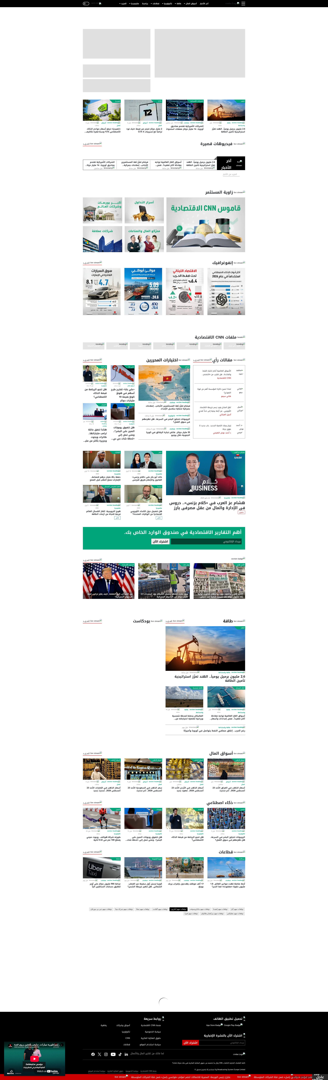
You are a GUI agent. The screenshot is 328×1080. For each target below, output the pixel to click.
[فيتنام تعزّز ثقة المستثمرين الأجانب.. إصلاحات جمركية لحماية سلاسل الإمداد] (164, 383)
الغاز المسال (240, 688)
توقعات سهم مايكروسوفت (200, 909)
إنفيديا (117, 101)
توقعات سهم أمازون (178, 909)
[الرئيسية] (232, 3)
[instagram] (106, 1054)
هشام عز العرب (239, 452)
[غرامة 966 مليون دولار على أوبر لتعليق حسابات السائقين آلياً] (102, 867)
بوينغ (201, 859)
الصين (242, 809)
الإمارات (117, 452)
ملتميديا (227, 497)
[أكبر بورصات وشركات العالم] (102, 210)
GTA (160, 101)
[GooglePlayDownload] (233, 1025)
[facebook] (93, 1054)
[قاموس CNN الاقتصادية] (205, 224)
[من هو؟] (144, 239)
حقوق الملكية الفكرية (115, 1071)
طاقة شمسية (198, 688)
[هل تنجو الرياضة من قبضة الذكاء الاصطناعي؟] (95, 373)
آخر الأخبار (204, 3)
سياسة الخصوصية (132, 1071)
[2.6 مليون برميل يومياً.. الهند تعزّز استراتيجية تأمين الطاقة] (226, 110)
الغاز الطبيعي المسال (112, 486)
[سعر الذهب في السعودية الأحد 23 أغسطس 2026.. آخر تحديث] (143, 769)
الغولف (103, 405)
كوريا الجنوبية (157, 859)
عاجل (320, 1077)
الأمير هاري (241, 565)
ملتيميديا (135, 3)
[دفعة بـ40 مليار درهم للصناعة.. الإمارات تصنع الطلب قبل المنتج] (102, 460)
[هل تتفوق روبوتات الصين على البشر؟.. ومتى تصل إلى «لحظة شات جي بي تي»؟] (123, 411)
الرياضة (103, 367)
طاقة (179, 3)
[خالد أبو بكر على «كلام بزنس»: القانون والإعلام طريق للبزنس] (143, 460)
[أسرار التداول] (144, 210)
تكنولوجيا (168, 3)
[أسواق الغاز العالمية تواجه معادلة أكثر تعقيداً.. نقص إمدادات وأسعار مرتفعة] (226, 696)
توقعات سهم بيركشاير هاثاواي (212, 914)
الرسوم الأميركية (128, 565)
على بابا (131, 367)
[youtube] (113, 1054)
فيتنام (187, 367)
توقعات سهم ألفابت (160, 909)
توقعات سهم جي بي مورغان (101, 909)
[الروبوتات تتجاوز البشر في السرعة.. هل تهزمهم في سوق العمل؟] (226, 818)
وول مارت (186, 565)
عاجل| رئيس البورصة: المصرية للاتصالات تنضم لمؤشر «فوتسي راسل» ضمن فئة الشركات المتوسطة (221, 1077)
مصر (160, 452)
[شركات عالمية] (102, 239)
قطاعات (156, 3)
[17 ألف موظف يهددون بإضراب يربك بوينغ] (185, 867)
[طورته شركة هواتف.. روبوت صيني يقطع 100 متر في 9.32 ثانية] (102, 818)
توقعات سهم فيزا (191, 914)
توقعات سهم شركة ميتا (124, 909)
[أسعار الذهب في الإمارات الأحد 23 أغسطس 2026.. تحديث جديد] (102, 769)
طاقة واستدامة (224, 672)
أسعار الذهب (240, 760)
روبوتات (131, 405)
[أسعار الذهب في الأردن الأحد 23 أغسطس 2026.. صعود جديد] (185, 769)
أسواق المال (191, 3)
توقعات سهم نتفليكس (235, 914)
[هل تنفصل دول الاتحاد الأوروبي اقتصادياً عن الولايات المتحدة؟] (143, 494)
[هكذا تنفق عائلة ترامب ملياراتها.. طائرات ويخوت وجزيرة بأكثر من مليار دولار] (95, 411)
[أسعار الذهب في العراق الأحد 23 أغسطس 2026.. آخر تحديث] (226, 769)
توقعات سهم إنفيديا (220, 909)
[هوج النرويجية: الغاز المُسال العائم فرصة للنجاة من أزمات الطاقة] (102, 494)
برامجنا (145, 3)
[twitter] (126, 1054)
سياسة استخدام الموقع (96, 1071)
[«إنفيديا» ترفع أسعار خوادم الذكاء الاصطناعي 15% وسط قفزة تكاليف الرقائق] (102, 110)
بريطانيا (242, 859)
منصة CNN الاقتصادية (148, 1071)
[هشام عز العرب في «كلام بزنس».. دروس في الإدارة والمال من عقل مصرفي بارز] (205, 473)
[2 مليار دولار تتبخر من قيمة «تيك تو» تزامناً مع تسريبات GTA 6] (143, 110)
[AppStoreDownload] (214, 1025)
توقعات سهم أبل (237, 909)
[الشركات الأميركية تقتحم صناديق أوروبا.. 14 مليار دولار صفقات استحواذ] (185, 110)
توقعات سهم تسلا (142, 909)
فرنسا (159, 486)
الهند (243, 101)
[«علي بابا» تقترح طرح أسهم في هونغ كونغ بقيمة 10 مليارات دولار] (123, 373)
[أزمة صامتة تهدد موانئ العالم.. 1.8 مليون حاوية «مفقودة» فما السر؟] (226, 867)
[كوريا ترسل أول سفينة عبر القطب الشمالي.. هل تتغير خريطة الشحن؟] (143, 867)
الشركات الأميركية (196, 101)
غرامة (118, 859)
